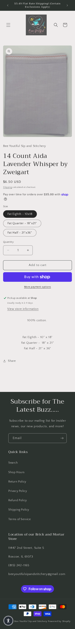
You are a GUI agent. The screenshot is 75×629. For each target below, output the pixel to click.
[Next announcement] (67, 5)
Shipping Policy (18, 509)
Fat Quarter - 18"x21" (22, 223)
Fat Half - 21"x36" (20, 232)
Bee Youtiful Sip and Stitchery (30, 621)
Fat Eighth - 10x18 (20, 214)
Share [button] (12, 361)
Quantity (8, 241)
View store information (23, 309)
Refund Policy (17, 500)
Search (13, 462)
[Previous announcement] (7, 5)
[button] (8, 25)
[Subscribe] (61, 438)
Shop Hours (16, 472)
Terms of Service (19, 519)
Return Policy (17, 481)
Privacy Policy (17, 491)
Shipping (7, 187)
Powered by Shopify (59, 621)
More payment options (37, 287)
